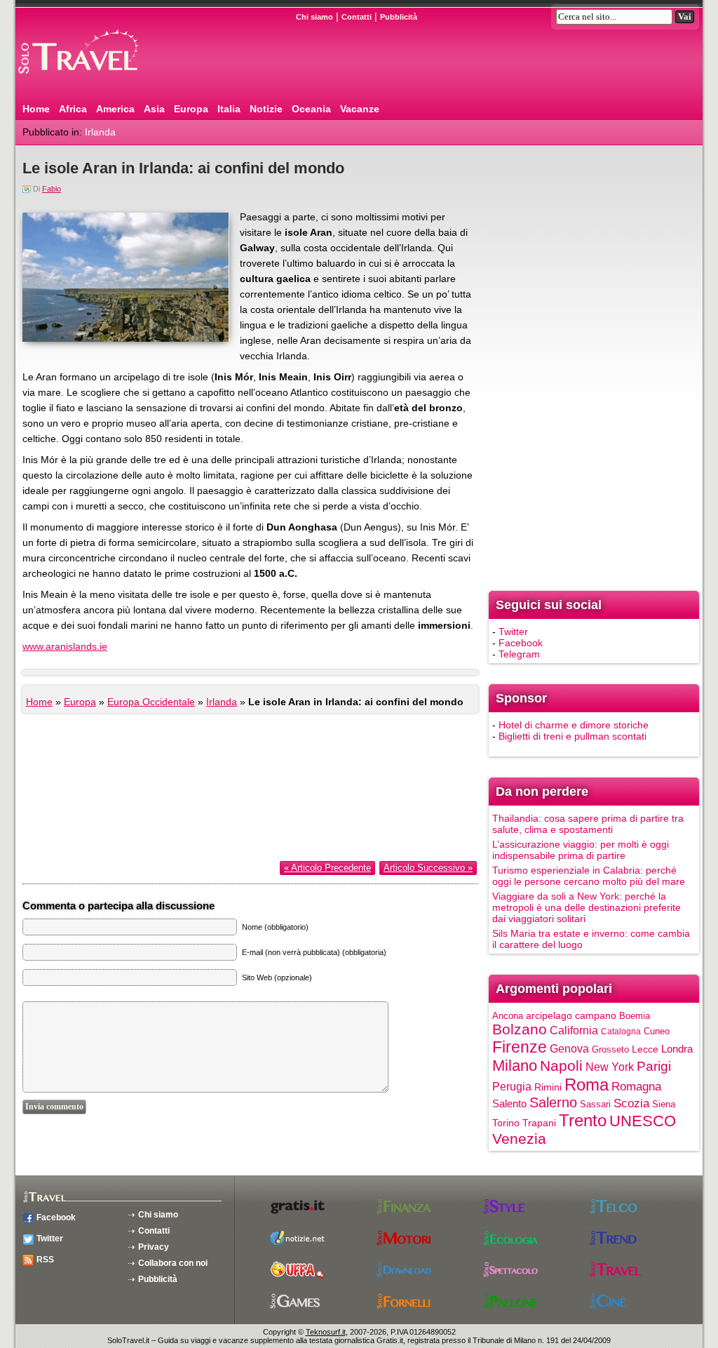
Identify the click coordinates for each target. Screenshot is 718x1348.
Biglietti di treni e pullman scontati (572, 736)
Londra (677, 1049)
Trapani (539, 1122)
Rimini (548, 1087)
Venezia (519, 1138)
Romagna (636, 1086)
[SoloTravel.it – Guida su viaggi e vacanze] (96, 79)
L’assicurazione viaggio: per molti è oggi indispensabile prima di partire (580, 850)
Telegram (519, 654)
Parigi (654, 1066)
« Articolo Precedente (327, 867)
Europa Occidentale (151, 701)
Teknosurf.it (326, 1332)
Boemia (634, 1015)
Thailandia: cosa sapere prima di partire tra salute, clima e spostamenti (588, 824)
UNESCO (642, 1121)
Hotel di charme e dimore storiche (574, 724)
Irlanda (100, 132)
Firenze (519, 1047)
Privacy (153, 1247)
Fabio (51, 189)
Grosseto (610, 1049)
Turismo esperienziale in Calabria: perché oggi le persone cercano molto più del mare (588, 876)
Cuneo (657, 1031)
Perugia (511, 1086)
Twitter (513, 631)
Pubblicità (398, 17)
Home (36, 108)
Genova (569, 1048)
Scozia (631, 1103)
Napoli (561, 1065)
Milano (514, 1065)
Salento (509, 1103)
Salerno (553, 1102)
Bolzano (519, 1029)
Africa (73, 108)
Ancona (507, 1015)
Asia (154, 108)
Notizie (266, 108)
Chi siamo (314, 17)
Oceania (311, 108)
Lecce (645, 1049)
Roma (586, 1084)
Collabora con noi (173, 1263)
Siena (663, 1104)
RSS (45, 1259)
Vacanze (359, 108)
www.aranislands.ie (64, 646)
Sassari (595, 1104)
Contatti (356, 17)
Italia (229, 108)
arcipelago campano (571, 1015)
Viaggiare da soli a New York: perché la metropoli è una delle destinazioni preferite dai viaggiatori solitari (586, 907)
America (115, 108)
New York (609, 1066)
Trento (583, 1120)
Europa (191, 108)
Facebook (521, 642)
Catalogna (621, 1031)
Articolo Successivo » (428, 867)
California (574, 1030)
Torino (506, 1122)
